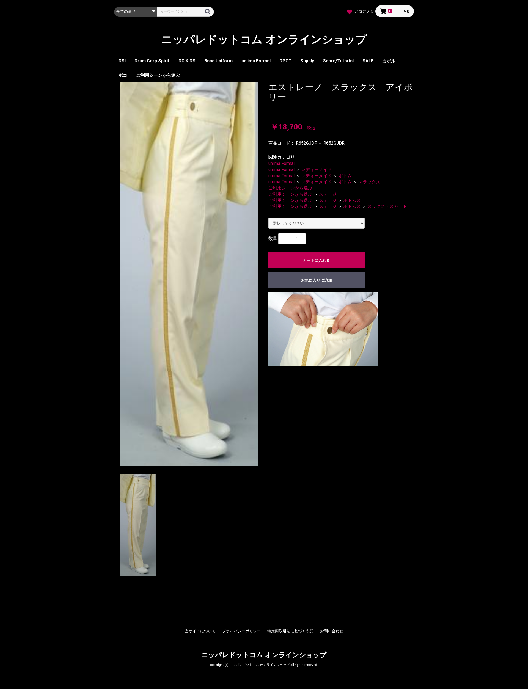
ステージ (328, 194)
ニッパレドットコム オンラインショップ (264, 40)
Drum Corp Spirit (152, 61)
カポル (388, 61)
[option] (189, 274)
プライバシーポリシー (241, 631)
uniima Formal (256, 61)
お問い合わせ (331, 631)
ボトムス (352, 200)
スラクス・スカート (387, 206)
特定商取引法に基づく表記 (290, 631)
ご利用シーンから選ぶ (158, 75)
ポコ (123, 75)
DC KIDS (187, 61)
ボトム (345, 175)
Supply (307, 61)
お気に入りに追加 (316, 280)
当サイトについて (200, 631)
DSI (122, 61)
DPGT (285, 61)
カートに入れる (316, 260)
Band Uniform (218, 61)
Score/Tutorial (338, 61)
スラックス (369, 181)
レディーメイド (316, 169)
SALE (367, 61)
